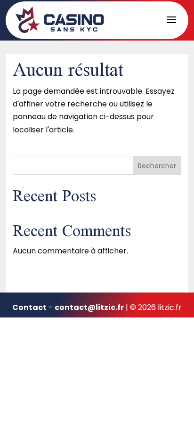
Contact (29, 307)
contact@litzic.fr (89, 307)
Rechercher (157, 166)
